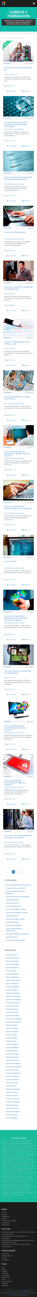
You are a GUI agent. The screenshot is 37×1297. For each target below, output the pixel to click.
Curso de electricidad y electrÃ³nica (16, 1170)
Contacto (24, 1295)
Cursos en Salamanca (13, 1073)
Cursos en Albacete (12, 958)
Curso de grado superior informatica (22, 1151)
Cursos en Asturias (12, 967)
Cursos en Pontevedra (13, 1067)
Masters (4, 1214)
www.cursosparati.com (23, 1291)
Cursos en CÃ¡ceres (12, 987)
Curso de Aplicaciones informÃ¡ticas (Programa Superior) (15, 728)
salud (4, 1279)
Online (4, 1258)
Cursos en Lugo (11, 1041)
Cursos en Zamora (12, 1108)
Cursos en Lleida (11, 1038)
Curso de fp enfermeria (26, 1147)
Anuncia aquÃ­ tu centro (24, 1293)
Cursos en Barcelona (13, 980)
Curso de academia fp (7, 1157)
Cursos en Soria (11, 1086)
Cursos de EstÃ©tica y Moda (16, 909)
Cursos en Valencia (12, 1099)
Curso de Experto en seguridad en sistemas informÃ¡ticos (18, 178)
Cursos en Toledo (12, 1095)
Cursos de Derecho (12, 903)
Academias (5, 1225)
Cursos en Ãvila (11, 971)
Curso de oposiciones (14, 1141)
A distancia (5, 1260)
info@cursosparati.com (9, 1293)
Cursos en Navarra (12, 1054)
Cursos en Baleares (12, 977)
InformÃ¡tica (7, 118)
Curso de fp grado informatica (22, 1153)
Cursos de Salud (11, 937)
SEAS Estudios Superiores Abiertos (14, 129)
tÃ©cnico (5, 1285)
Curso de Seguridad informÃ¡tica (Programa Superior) (14, 783)
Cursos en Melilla (12, 1118)
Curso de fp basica (20, 1145)
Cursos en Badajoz (12, 974)
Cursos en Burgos (12, 983)
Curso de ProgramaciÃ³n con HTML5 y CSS (17, 343)
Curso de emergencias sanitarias (10, 1188)
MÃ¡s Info (27, 91)
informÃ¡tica (6, 1277)
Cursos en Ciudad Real (13, 999)
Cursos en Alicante (12, 961)
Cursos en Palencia (12, 1060)
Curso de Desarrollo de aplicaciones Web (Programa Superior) (17, 453)
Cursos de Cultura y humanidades (17, 896)
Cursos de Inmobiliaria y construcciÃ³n (14, 929)
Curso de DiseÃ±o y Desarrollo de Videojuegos (17, 672)
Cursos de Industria (12, 922)
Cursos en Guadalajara (14, 1019)
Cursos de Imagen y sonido (15, 919)
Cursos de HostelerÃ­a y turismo (17, 912)
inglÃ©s (5, 1283)
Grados (4, 1218)
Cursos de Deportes (13, 900)
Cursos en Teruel (11, 1092)
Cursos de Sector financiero (15, 940)
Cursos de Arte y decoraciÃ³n (16, 888)
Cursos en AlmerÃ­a (12, 964)
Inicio (3, 38)
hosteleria (5, 1273)
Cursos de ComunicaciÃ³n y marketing (15, 892)
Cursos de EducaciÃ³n (13, 906)
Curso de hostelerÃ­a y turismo (19, 1176)
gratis (4, 1269)
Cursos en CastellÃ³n (13, 996)
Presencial (5, 1253)
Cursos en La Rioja (12, 1070)
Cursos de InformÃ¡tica (14, 925)
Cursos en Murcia (12, 1051)
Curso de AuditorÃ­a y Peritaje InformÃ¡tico (17, 398)
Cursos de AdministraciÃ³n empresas (18, 885)
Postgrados (5, 1216)
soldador (5, 1271)
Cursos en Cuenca (12, 1009)
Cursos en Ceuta (11, 1115)
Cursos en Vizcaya (12, 1105)
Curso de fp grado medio (13, 1147)
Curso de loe (8, 1166)
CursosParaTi (3, 3)
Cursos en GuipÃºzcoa (13, 1022)
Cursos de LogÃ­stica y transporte (17, 934)
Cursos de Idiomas (12, 916)
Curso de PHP (10, 561)
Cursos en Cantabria (13, 993)
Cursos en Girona (12, 1012)
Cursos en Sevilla (12, 1083)
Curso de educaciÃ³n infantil (16, 1193)
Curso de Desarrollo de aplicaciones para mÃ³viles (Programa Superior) (16, 618)
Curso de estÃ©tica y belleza (15, 1182)
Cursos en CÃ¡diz (11, 990)
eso (3, 1267)
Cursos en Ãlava (11, 955)
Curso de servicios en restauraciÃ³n (23, 1178)
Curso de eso (5, 1141)
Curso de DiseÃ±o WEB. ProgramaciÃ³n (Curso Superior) (18, 507)
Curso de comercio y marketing (20, 1166)
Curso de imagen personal (21, 1180)
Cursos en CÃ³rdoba (13, 1003)
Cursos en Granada (12, 1015)
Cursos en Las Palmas (13, 1063)
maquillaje (5, 1275)
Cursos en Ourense (12, 1057)
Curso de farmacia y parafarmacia (24, 1186)
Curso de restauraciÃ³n (8, 1180)
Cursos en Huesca (12, 1028)
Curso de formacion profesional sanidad (17, 1164)
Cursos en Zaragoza (13, 1111)
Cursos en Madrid (12, 1044)
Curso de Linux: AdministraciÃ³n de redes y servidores (18, 836)
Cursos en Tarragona (13, 1089)
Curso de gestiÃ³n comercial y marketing (18, 1168)
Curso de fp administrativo (26, 1155)
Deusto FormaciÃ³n (9, 294)
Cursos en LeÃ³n (11, 1035)
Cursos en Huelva (12, 1025)
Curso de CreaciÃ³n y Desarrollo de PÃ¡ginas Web (18, 288)
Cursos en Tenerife (12, 1076)
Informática (7, 63)
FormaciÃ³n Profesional (9, 1220)
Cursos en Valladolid (13, 1102)
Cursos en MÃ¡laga (12, 1047)
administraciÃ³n (7, 1281)
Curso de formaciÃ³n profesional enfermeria (13, 1149)
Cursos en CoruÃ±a (12, 1006)
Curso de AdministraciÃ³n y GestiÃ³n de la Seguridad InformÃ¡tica (16, 124)
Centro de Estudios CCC (11, 74)
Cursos (9, 38)
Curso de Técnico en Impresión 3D (18, 69)
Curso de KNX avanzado (14, 232)
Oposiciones (6, 1223)
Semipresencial (7, 1256)
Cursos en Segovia (12, 1079)
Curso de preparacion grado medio (17, 1143)
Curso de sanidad (15, 1184)
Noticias (6, 1229)
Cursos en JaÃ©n (12, 1031)
